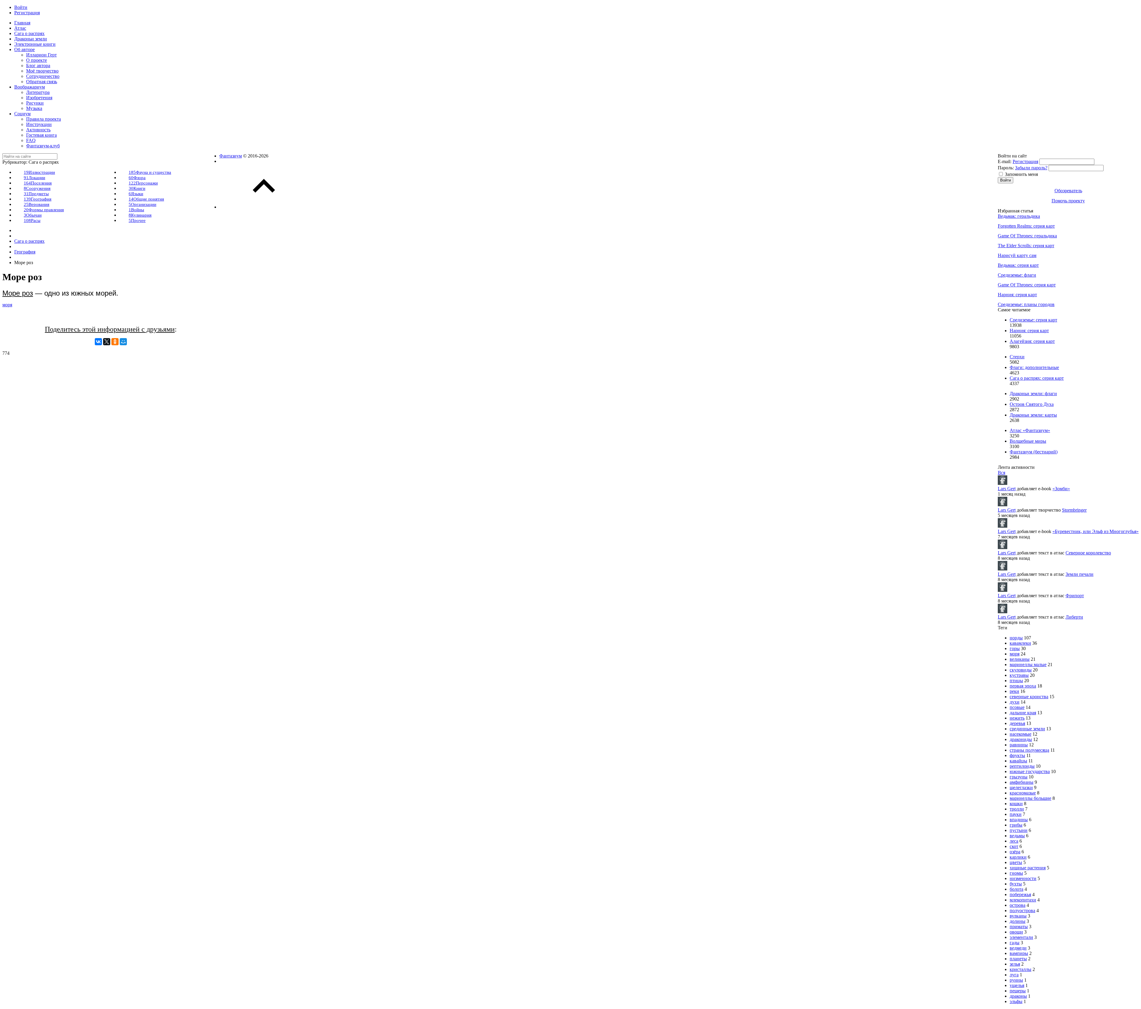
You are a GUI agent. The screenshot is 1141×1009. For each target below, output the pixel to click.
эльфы (1016, 1001)
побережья (1020, 894)
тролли (1017, 808)
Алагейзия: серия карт (1032, 341)
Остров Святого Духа (1032, 404)
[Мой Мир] (123, 341)
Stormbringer (1074, 510)
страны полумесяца (1029, 750)
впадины (1019, 819)
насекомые (1020, 734)
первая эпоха (1023, 685)
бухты (1016, 883)
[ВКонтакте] (98, 341)
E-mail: (1004, 161)
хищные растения (1028, 867)
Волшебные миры (1028, 441)
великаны (1020, 659)
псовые (1017, 707)
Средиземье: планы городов (1026, 304)
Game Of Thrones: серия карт (1027, 284)
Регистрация (1025, 161)
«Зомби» (1061, 488)
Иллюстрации (39, 172)
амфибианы (1021, 782)
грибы (1016, 824)
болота (1016, 889)
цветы (1016, 862)
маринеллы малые (1028, 664)
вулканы (1018, 915)
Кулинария (140, 215)
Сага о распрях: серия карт (1037, 378)
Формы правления (44, 209)
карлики (1018, 857)
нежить (1017, 718)
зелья (1015, 964)
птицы (1016, 680)
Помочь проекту (1068, 200)
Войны (136, 209)
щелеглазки (1021, 787)
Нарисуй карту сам (1017, 255)
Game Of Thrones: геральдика (1027, 235)
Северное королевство (1088, 552)
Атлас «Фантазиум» (1030, 430)
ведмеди (1018, 947)
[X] (106, 341)
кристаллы (1020, 969)
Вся (1001, 472)
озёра (1015, 851)
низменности (1023, 878)
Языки (136, 193)
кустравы (1019, 675)
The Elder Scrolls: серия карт (1026, 245)
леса (1014, 841)
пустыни (1018, 830)
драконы (1018, 996)
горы (1015, 648)
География (37, 199)
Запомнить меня (1021, 174)
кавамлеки (1020, 643)
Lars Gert (1007, 488)
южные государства (1030, 771)
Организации (142, 204)
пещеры (1018, 990)
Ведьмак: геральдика (1019, 216)
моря (7, 304)
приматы (1019, 926)
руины (1016, 980)
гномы (1016, 873)
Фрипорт (1075, 595)
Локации (34, 177)
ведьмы (1017, 835)
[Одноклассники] (115, 341)
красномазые (1023, 792)
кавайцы (1018, 760)
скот (1014, 846)
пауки (1016, 814)
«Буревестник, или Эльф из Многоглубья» (1095, 531)
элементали (1021, 937)
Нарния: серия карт (1017, 294)
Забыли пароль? (1031, 167)
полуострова (1022, 910)
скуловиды (1021, 669)
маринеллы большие (1030, 798)
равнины (1019, 744)
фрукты (1017, 755)
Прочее (137, 220)
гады (1014, 942)
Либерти (1074, 616)
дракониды (1021, 739)
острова (1017, 905)
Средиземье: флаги (1017, 275)
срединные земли (1027, 728)
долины (1017, 921)
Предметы (36, 193)
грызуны (1018, 776)
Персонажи (143, 183)
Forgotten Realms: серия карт (1026, 225)
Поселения (38, 183)
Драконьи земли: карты (1033, 414)
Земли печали (1079, 574)
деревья (1017, 723)
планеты (1018, 958)
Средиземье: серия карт (1033, 319)
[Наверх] (263, 206)
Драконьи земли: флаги (1033, 393)
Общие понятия (146, 199)
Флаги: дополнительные (1034, 367)
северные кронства (1029, 696)
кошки (1016, 803)
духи (1014, 701)
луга (1014, 974)
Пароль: (1006, 167)
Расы (32, 220)
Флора (137, 177)
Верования (36, 204)
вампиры (1019, 953)
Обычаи (33, 215)
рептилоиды (1022, 766)
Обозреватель (1068, 190)
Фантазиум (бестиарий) (1034, 451)
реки (1014, 691)
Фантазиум (230, 155)
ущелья (1017, 985)
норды (1016, 637)
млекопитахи (1023, 899)
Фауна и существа (150, 172)
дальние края (1023, 712)
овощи (1016, 931)
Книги (137, 188)
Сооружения (37, 188)
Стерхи (1017, 356)
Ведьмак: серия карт (1018, 265)
